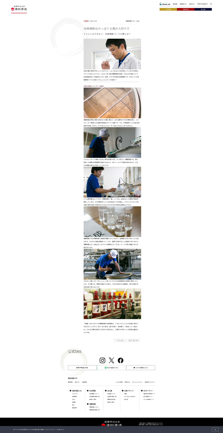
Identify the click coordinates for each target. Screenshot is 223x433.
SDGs (73, 399)
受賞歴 (74, 402)
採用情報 (74, 396)
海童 (125, 393)
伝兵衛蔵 (92, 391)
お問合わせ (192, 4)
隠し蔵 (126, 399)
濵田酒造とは (183, 4)
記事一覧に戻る (134, 340)
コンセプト (75, 393)
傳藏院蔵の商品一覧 (94, 410)
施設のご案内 (92, 399)
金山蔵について (111, 393)
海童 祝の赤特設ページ (149, 393)
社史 (73, 405)
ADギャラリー (148, 391)
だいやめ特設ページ (148, 399)
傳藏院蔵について (93, 407)
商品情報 (175, 4)
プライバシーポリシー (137, 382)
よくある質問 (119, 382)
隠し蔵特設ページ (148, 396)
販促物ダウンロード (150, 382)
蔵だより (77, 382)
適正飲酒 (74, 408)
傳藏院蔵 (92, 404)
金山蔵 (109, 391)
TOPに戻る (120, 340)
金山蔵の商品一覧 (111, 396)
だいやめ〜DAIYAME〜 (130, 396)
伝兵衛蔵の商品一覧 (94, 396)
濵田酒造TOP (72, 378)
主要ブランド (129, 391)
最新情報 (70, 382)
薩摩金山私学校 (111, 399)
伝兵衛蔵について (93, 393)
